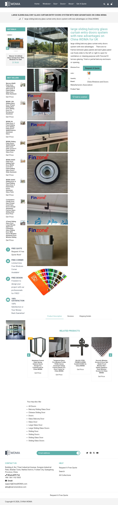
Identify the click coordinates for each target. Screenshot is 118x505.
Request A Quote (92, 68)
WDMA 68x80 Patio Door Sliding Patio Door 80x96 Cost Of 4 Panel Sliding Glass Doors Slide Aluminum (11, 166)
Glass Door (32, 422)
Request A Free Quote (68, 468)
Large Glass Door (35, 425)
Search (62, 471)
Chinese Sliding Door (36, 412)
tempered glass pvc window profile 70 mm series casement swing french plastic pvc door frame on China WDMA (59, 366)
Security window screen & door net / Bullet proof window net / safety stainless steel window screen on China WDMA (101, 367)
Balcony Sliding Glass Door (39, 409)
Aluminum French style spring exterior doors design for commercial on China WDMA (38, 365)
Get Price (10, 97)
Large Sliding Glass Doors (38, 428)
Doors (30, 415)
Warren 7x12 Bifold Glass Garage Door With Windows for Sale (15, 57)
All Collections (65, 475)
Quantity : (73, 78)
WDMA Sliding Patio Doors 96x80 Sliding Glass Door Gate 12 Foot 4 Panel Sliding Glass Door (11, 147)
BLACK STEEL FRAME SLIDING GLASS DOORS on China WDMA (80, 363)
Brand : (73, 81)
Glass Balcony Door (36, 419)
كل (20, 19)
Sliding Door (33, 431)
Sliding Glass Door (35, 437)
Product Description (54, 316)
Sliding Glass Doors (36, 441)
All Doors (32, 406)
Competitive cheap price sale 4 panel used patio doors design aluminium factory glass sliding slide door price (10, 207)
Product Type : (75, 89)
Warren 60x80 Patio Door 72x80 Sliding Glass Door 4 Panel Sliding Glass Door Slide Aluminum (11, 88)
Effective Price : (75, 67)
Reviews (70, 316)
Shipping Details (85, 316)
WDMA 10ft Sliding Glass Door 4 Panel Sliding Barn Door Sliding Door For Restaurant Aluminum (10, 108)
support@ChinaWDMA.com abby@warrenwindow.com (16, 484)
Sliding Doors (33, 434)
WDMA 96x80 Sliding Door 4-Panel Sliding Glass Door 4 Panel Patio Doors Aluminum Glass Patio (11, 186)
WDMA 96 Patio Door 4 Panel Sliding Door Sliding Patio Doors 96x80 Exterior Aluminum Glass (11, 128)
